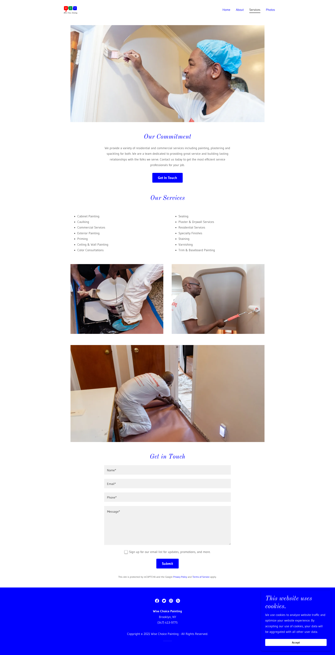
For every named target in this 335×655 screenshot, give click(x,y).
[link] (70, 10)
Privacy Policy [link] (180, 576)
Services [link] (254, 10)
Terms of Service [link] (201, 576)
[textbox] (167, 470)
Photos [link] (270, 10)
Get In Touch (167, 178)
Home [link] (226, 10)
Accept (296, 642)
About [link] (240, 10)
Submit (167, 564)
